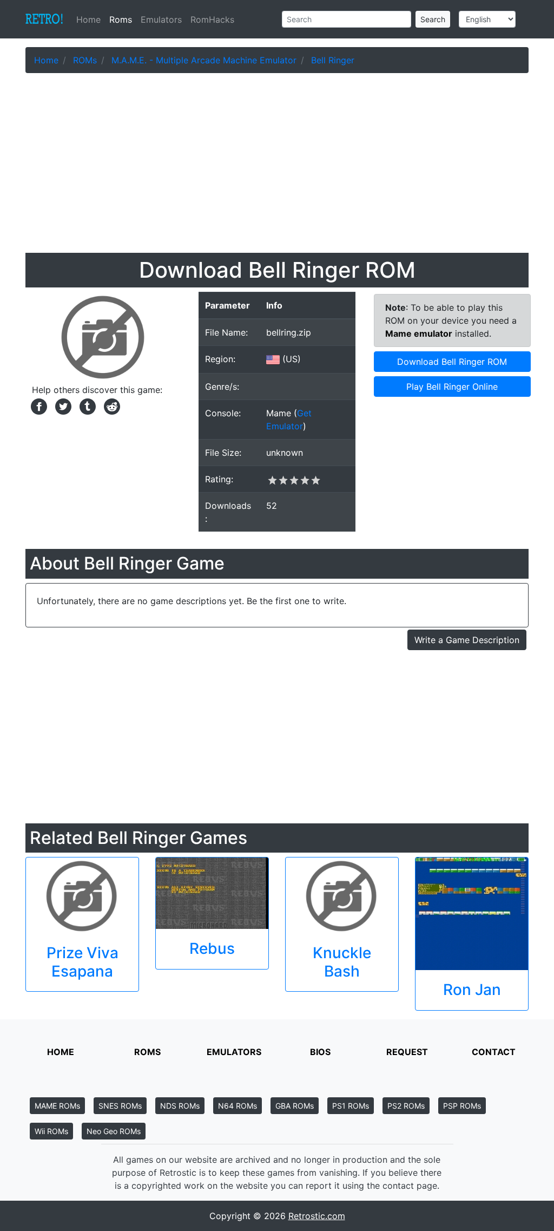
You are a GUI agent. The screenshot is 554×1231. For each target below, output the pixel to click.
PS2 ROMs (406, 1105)
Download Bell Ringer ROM (452, 361)
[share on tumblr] (86, 405)
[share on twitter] (62, 405)
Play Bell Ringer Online (452, 386)
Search (432, 19)
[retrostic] (44, 19)
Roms (120, 19)
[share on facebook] (37, 405)
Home (90, 19)
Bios (320, 1051)
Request (407, 1051)
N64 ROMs (237, 1105)
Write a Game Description (466, 639)
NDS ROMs (180, 1105)
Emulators (161, 19)
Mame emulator (418, 333)
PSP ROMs (462, 1105)
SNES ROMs (120, 1105)
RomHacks (212, 19)
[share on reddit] (109, 405)
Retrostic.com (316, 1215)
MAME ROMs (57, 1105)
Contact (494, 1051)
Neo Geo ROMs (114, 1131)
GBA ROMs (294, 1105)
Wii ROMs (51, 1131)
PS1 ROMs (350, 1105)
